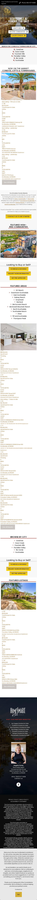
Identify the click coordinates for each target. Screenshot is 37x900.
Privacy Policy (13, 799)
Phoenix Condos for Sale (20, 731)
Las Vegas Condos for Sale (20, 723)
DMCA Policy (23, 799)
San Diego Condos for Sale (20, 729)
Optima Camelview (18, 256)
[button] (3, 242)
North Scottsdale (10, 204)
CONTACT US (18, 778)
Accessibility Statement (19, 801)
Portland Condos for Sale (20, 725)
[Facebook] (18, 784)
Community (22, 199)
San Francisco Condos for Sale (20, 727)
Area (16, 199)
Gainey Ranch (20, 202)
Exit (18, 894)
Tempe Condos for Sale (20, 733)
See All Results (9, 182)
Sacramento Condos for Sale (20, 735)
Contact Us (18, 889)
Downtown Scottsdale (27, 201)
